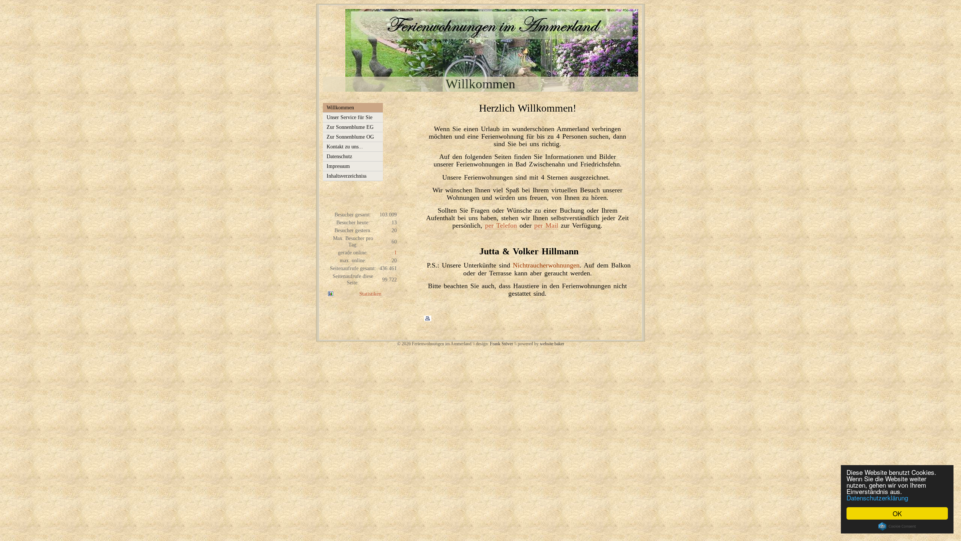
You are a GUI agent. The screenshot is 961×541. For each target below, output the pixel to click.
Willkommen (340, 107)
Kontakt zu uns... (345, 147)
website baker (552, 344)
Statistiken (370, 294)
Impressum (338, 166)
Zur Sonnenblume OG (350, 137)
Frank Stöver (501, 344)
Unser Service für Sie (349, 117)
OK (897, 513)
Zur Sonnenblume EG (350, 127)
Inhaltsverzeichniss (346, 176)
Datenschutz (339, 156)
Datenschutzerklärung (877, 497)
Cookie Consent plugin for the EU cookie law (897, 526)
